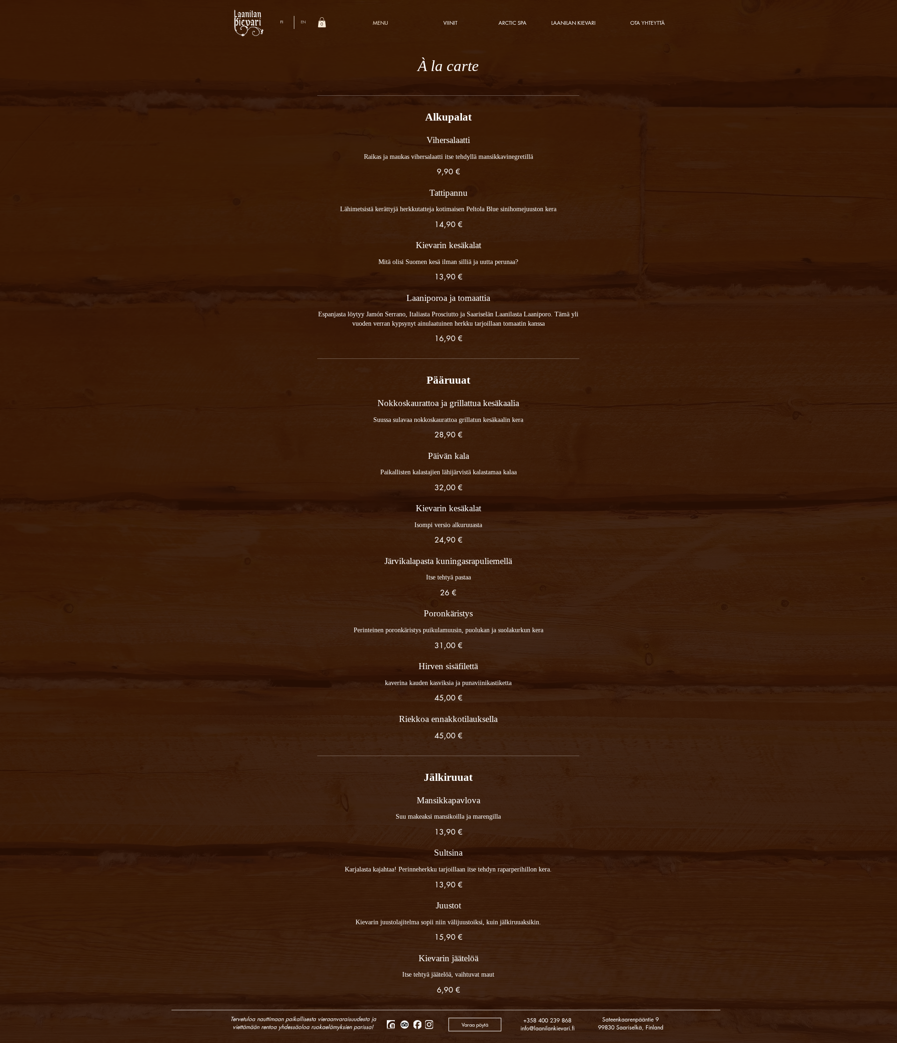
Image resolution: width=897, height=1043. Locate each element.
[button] (322, 22)
